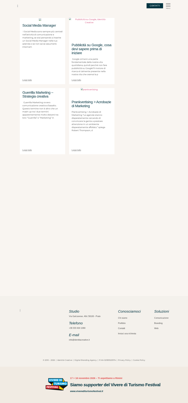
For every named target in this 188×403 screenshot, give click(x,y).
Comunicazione (161, 318)
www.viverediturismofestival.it (86, 391)
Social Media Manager (39, 25)
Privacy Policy (124, 360)
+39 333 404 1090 (77, 328)
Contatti (121, 328)
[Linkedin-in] (30, 338)
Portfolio (122, 323)
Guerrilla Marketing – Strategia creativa (37, 94)
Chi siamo (122, 318)
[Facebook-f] (25, 338)
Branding (158, 323)
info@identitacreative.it (79, 340)
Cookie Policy (139, 360)
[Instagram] (21, 338)
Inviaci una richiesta (127, 333)
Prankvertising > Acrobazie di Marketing (91, 104)
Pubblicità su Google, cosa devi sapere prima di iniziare (91, 49)
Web (156, 328)
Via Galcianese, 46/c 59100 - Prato (85, 316)
